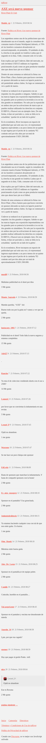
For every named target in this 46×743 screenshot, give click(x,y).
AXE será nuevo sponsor (17, 8)
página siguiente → (9, 705)
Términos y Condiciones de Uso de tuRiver (18, 725)
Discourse (15, 736)
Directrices (24, 720)
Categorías (13, 720)
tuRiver (4, 3)
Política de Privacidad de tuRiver (14, 730)
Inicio (3, 720)
